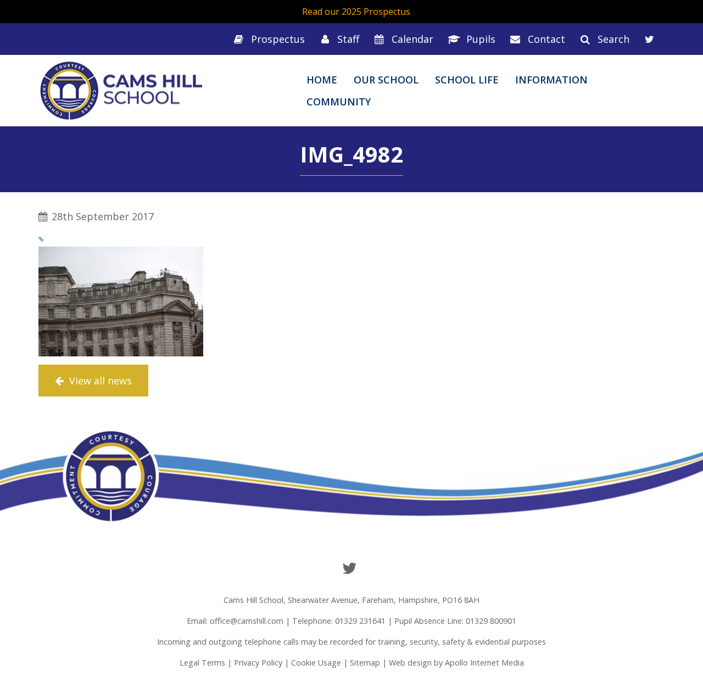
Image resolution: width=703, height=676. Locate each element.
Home (321, 79)
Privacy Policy (258, 662)
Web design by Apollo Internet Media (456, 662)
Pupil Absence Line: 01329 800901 (455, 621)
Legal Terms (202, 662)
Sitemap (365, 662)
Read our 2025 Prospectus (356, 11)
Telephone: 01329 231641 (339, 621)
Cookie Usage (316, 662)
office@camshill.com (246, 621)
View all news (99, 380)
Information (551, 79)
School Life (467, 79)
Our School (386, 79)
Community (338, 101)
